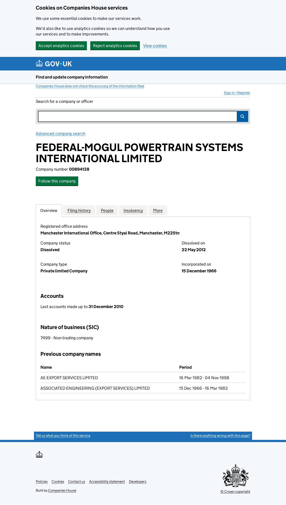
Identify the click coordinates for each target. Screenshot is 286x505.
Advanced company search (60, 133)
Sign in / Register (237, 93)
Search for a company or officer (64, 101)
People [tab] (107, 210)
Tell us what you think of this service (63, 435)
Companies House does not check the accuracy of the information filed (90, 86)
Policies (42, 481)
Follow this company (57, 181)
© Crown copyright (235, 491)
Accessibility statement (107, 481)
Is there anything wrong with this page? (220, 435)
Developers (137, 481)
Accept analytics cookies (61, 45)
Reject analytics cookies (115, 45)
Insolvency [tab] (133, 210)
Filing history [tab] (79, 210)
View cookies (155, 45)
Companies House (62, 490)
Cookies (58, 481)
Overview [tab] (48, 210)
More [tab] (158, 210)
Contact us (76, 481)
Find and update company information (72, 77)
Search (242, 116)
